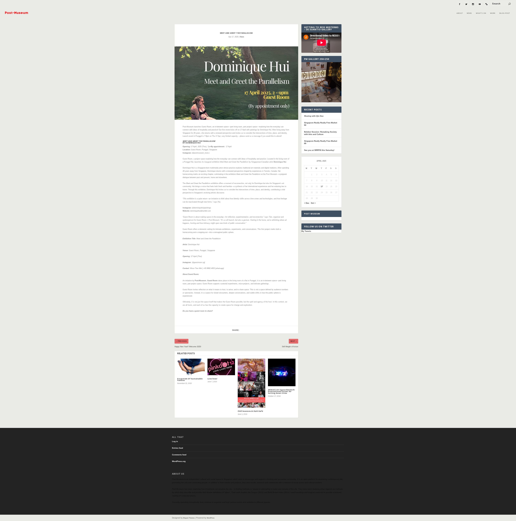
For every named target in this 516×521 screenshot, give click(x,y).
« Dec (306, 203)
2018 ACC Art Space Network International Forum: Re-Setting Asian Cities (281, 391)
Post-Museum (312, 213)
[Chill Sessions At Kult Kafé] (251, 383)
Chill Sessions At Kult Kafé (251, 411)
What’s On (481, 13)
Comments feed (179, 455)
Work (492, 13)
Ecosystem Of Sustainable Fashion (190, 379)
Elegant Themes (189, 518)
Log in (175, 441)
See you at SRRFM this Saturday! (319, 150)
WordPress (210, 518)
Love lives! (212, 378)
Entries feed (177, 448)
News (469, 13)
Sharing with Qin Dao (314, 116)
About (459, 13)
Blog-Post (504, 13)
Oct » (313, 203)
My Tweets (306, 231)
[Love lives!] (221, 367)
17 (322, 186)
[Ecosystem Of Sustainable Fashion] (191, 367)
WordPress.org (179, 461)
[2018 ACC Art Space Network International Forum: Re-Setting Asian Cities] (281, 372)
